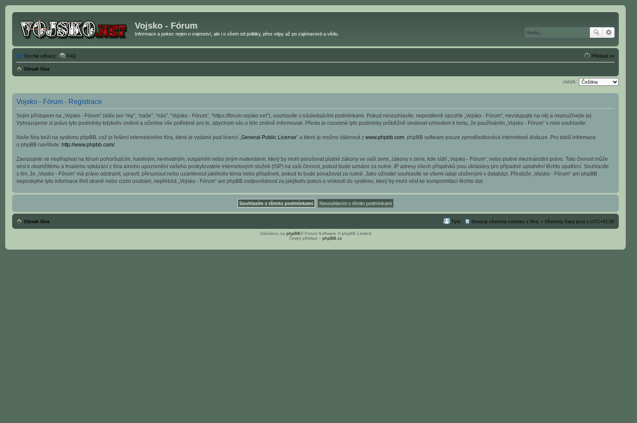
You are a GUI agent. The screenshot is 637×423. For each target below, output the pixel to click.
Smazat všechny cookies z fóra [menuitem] (504, 221)
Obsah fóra (36, 221)
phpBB (293, 233)
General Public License (268, 137)
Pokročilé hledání (608, 32)
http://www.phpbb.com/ (88, 145)
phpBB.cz (332, 238)
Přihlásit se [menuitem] (603, 56)
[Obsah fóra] (74, 28)
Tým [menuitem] (456, 221)
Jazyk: (569, 81)
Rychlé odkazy (40, 56)
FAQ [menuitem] (71, 56)
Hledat (596, 32)
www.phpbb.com (384, 137)
